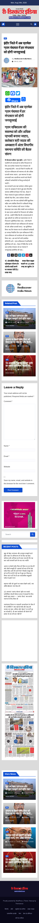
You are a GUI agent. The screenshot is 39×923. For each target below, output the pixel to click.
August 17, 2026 (13, 842)
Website (7, 467)
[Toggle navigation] (18, 24)
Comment (8, 401)
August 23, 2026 (13, 793)
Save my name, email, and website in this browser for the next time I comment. (19, 481)
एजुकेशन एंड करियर (20, 909)
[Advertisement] (19, 640)
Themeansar (19, 903)
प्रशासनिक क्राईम (11, 913)
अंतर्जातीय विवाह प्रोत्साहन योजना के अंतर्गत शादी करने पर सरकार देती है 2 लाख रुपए (12, 267)
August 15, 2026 (13, 866)
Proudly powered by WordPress (13, 901)
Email (6, 456)
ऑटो (12, 909)
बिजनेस (6, 909)
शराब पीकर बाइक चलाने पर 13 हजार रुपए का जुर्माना (27, 264)
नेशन (7, 831)
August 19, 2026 (13, 817)
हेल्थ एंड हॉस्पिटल (27, 913)
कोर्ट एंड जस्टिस (19, 918)
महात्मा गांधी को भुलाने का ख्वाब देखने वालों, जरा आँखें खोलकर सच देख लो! (18, 838)
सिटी (5, 38)
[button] (31, 24)
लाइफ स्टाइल (31, 909)
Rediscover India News (22, 59)
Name (7, 446)
